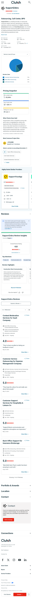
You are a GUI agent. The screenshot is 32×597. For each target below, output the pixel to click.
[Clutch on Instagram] (13, 559)
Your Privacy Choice (5, 582)
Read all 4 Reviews (16, 287)
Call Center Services (9, 81)
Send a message (8, 519)
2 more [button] (22, 188)
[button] (14, 309)
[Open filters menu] (29, 309)
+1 (27, 43)
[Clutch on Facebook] (2, 559)
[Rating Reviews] (9, 11)
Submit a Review (15, 303)
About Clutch (4, 565)
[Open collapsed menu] (2, 2)
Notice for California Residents (8, 585)
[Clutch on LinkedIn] (25, 559)
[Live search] (29, 2)
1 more (7, 162)
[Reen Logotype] (6, 177)
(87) (14, 182)
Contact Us (4, 554)
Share (27, 315)
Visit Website (7, 594)
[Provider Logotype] (3, 8)
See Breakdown (15, 252)
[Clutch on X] (8, 559)
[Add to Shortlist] (29, 594)
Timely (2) (5, 260)
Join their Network (15, 13)
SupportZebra (12, 8)
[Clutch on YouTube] (19, 559)
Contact (19, 594)
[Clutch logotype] (16, 2)
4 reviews (14, 11)
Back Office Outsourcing (10, 79)
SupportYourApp (15, 177)
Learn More (7, 228)
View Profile (15, 206)
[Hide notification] (29, 221)
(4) (19, 249)
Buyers (3, 569)
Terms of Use (4, 588)
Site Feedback (4, 550)
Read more (4, 34)
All (4, 152)
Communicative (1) (16, 260)
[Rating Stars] (9, 182)
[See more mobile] (25, 352)
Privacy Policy (4, 580)
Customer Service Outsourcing (12, 77)
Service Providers (6, 573)
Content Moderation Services (11, 159)
